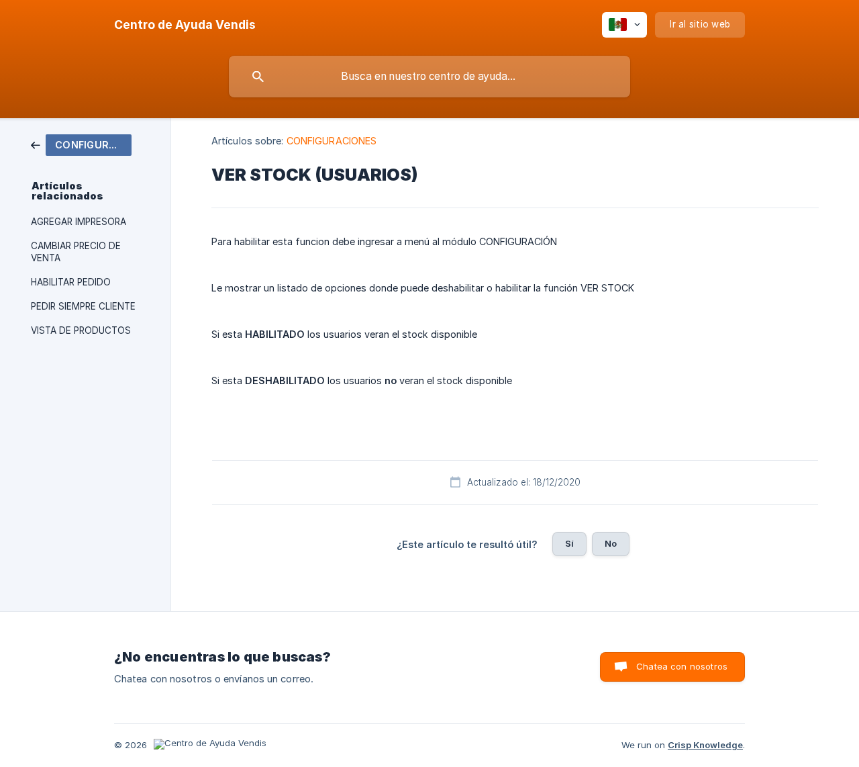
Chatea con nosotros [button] (681, 666)
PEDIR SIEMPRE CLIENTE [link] (83, 306)
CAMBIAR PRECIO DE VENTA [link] (76, 251)
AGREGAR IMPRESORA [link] (78, 221)
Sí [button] (569, 543)
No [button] (611, 543)
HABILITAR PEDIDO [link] (71, 282)
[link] (81, 144)
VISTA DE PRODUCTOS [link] (81, 330)
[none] (185, 25)
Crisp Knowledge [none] (705, 744)
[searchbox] (429, 76)
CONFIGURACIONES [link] (332, 140)
